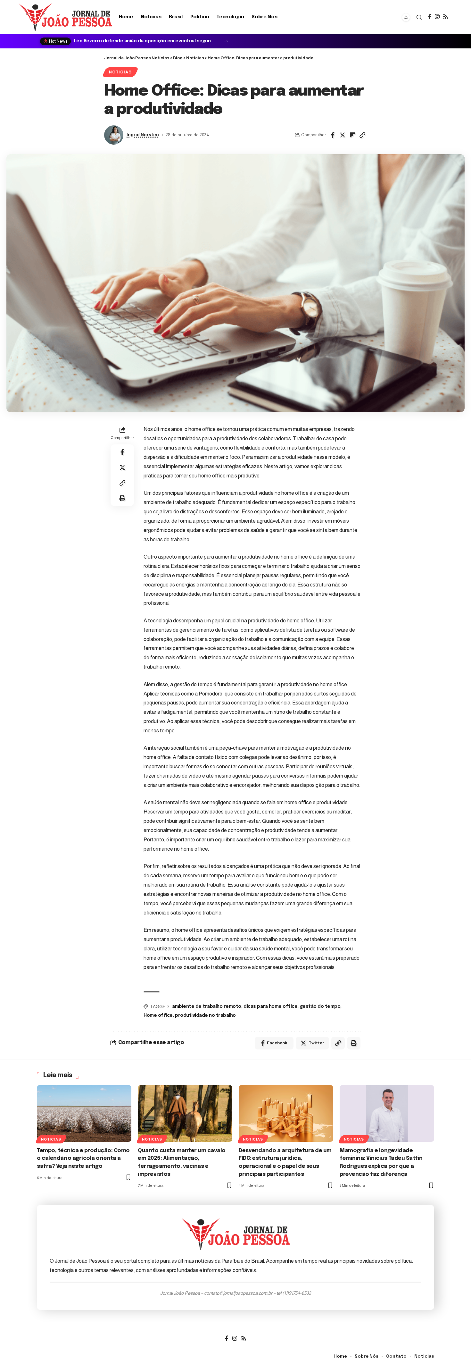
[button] (226, 41)
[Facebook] (429, 16)
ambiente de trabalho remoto (206, 1006)
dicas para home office (270, 1006)
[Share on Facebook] (332, 135)
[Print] (122, 498)
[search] (419, 17)
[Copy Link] (362, 135)
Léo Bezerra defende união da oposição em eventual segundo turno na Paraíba (145, 41)
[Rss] (445, 16)
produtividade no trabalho (205, 1015)
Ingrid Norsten (143, 134)
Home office (158, 1015)
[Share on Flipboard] (352, 135)
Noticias (120, 72)
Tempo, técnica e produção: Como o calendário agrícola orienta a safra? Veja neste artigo (83, 1158)
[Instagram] (437, 16)
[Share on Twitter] (342, 135)
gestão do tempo (320, 1006)
